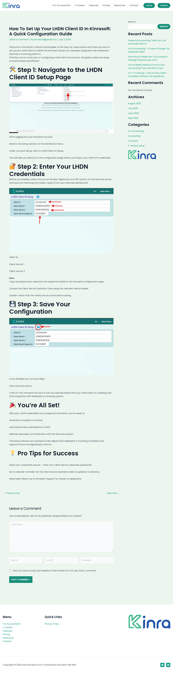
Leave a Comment (19, 39)
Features (93, 5)
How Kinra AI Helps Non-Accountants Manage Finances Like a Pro (147, 58)
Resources (119, 5)
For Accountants (61, 5)
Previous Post (11, 493)
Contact (134, 5)
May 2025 (133, 118)
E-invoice (80, 5)
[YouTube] (168, 665)
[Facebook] (162, 665)
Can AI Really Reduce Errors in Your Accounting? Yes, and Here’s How (146, 66)
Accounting (134, 136)
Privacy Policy (52, 623)
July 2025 (133, 108)
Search (132, 21)
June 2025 (133, 113)
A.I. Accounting (136, 131)
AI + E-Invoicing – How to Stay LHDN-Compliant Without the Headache (147, 74)
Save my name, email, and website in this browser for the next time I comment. (55, 570)
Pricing (106, 5)
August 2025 (134, 103)
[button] (149, 5)
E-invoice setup (136, 145)
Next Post (113, 493)
